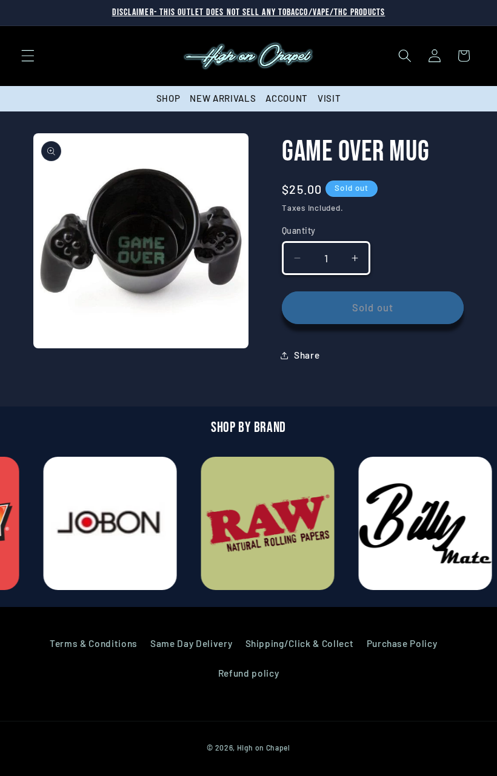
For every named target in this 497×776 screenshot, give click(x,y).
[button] (27, 55)
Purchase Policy (402, 643)
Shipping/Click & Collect (299, 643)
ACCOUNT (286, 98)
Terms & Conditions (94, 643)
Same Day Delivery (191, 643)
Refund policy (248, 673)
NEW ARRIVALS (223, 98)
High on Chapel (263, 747)
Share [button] (306, 355)
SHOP (168, 98)
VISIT (329, 98)
